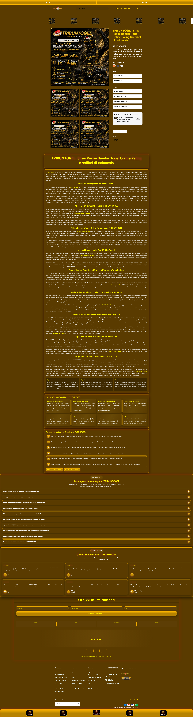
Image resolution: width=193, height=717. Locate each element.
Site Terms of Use (93, 688)
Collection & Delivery (94, 674)
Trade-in (74, 686)
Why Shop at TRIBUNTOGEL (109, 680)
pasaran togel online (83, 231)
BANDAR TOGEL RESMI (136, 15)
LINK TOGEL (58, 686)
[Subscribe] (78, 704)
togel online (74, 187)
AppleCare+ (75, 672)
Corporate (75, 674)
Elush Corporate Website (112, 683)
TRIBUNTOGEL (55, 15)
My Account (91, 672)
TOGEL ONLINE (118, 75)
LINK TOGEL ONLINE (83, 15)
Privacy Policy (92, 686)
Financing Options (77, 683)
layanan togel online (87, 255)
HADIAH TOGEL (59, 688)
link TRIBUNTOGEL (141, 371)
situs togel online (116, 285)
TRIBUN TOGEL (68, 15)
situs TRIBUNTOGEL (115, 351)
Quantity (115, 128)
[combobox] (92, 8)
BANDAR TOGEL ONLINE (118, 15)
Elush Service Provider (78, 680)
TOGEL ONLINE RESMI (100, 15)
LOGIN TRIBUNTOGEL (72, 469)
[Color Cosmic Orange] (114, 65)
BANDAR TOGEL (118, 91)
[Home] (57, 8)
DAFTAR (144, 2)
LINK (130, 714)
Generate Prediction (96, 613)
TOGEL (73, 677)
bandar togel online (59, 333)
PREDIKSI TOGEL (59, 691)
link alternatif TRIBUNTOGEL (82, 213)
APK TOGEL (58, 683)
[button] (55, 15)
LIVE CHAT (163, 714)
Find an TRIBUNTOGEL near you (111, 675)
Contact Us (91, 680)
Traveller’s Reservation (79, 688)
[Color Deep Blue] (118, 66)
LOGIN (48, 2)
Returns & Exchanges (94, 677)
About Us (107, 672)
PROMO (30, 714)
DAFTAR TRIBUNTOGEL (54, 469)
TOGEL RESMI (118, 81)
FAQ (89, 683)
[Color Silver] (121, 66)
